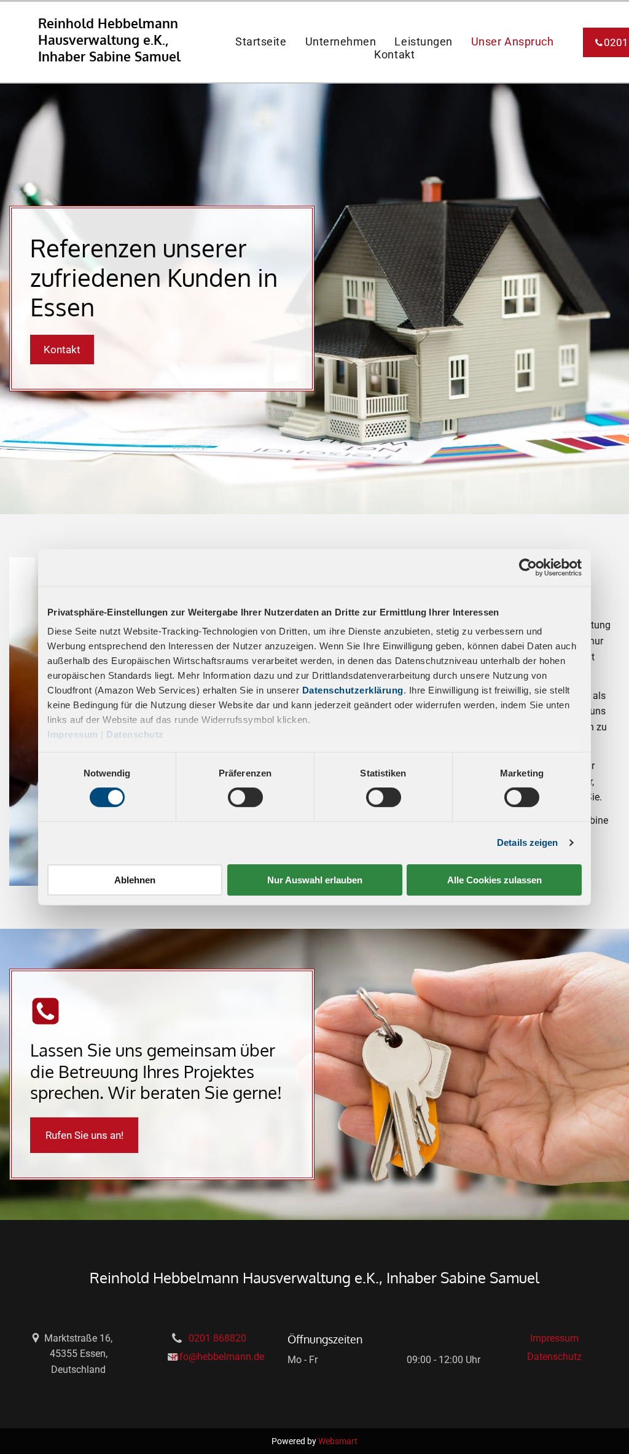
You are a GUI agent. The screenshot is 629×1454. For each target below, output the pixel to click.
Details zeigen (527, 842)
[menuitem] (260, 41)
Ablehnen (134, 880)
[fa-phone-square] (45, 1023)
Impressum (72, 734)
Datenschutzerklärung (353, 690)
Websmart (337, 1441)
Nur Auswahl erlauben (314, 880)
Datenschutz (135, 734)
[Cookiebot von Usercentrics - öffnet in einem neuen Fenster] (528, 567)
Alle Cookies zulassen (494, 880)
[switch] (245, 797)
